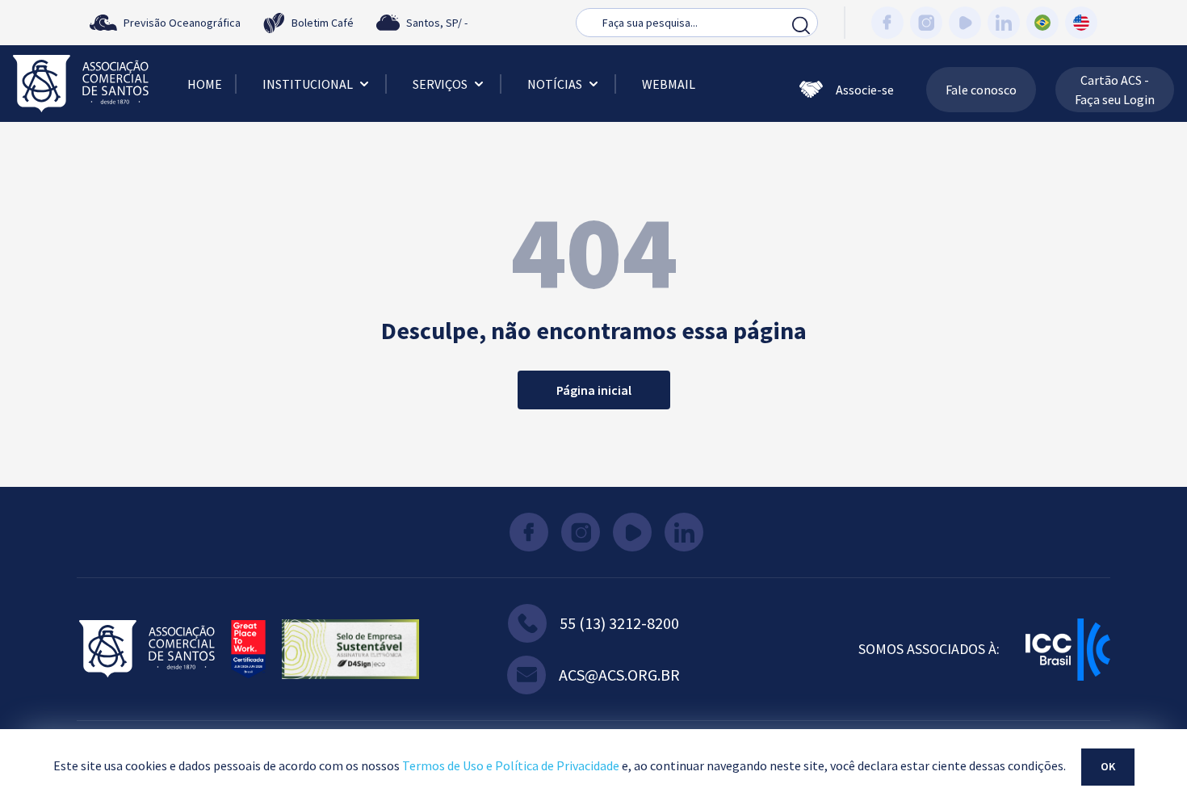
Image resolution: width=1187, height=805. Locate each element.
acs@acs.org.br (619, 675)
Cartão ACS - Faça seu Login (1115, 89)
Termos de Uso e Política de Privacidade (510, 765)
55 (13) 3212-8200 (619, 623)
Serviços (440, 84)
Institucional (307, 84)
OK (1108, 766)
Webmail (668, 84)
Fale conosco (981, 90)
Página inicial (593, 390)
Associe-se (865, 90)
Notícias (554, 84)
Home (204, 84)
